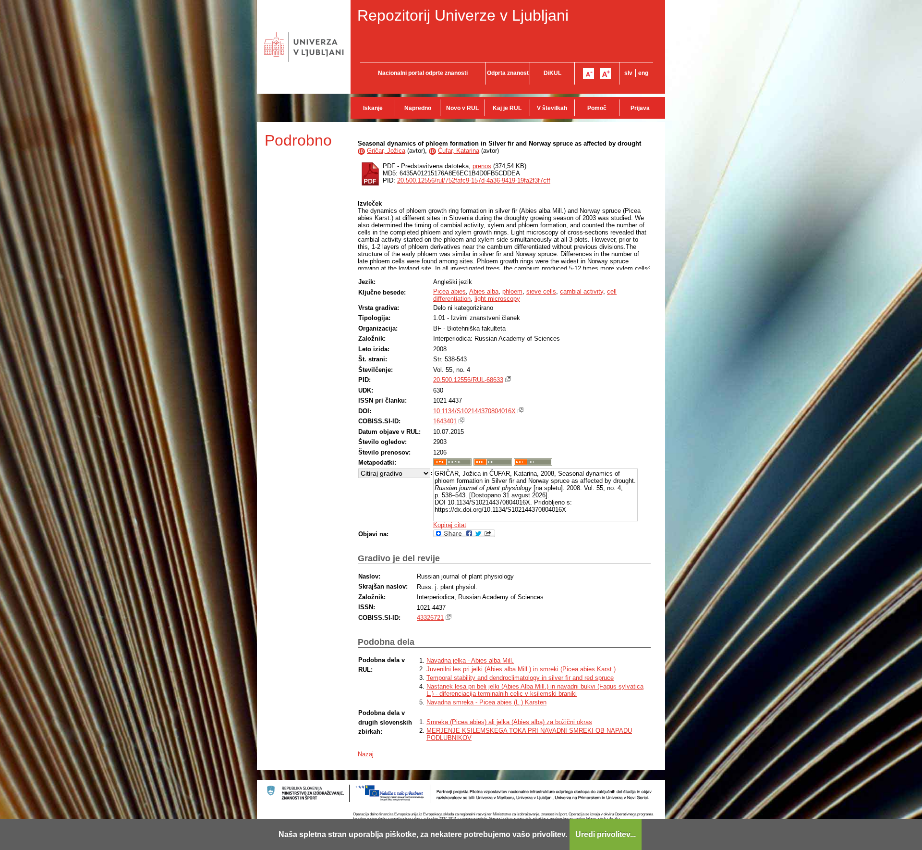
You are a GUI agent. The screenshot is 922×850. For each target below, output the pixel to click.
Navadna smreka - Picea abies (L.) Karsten (486, 702)
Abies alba (483, 291)
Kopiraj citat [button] (449, 525)
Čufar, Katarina (458, 150)
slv (628, 73)
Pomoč (597, 108)
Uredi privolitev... (605, 834)
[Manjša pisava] (588, 73)
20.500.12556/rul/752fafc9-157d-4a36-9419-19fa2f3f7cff (473, 180)
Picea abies (449, 291)
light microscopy (497, 298)
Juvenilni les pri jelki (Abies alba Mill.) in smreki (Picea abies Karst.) (521, 669)
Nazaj (366, 754)
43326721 (430, 617)
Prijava (640, 108)
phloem (512, 291)
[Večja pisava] (605, 73)
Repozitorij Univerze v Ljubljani (463, 15)
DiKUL (552, 73)
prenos (482, 166)
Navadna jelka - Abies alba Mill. (470, 660)
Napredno (417, 108)
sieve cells (541, 291)
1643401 (445, 421)
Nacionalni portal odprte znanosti (423, 73)
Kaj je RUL (507, 108)
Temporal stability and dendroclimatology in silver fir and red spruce (520, 677)
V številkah (552, 108)
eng (643, 73)
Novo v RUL (462, 108)
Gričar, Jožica (386, 150)
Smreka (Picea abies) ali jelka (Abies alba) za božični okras (509, 722)
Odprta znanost (508, 73)
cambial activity (581, 291)
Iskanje (373, 108)
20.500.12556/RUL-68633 (468, 379)
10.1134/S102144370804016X (474, 411)
